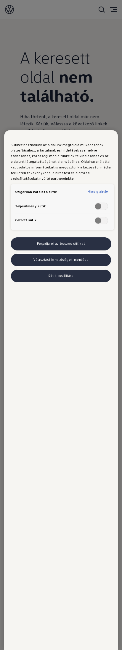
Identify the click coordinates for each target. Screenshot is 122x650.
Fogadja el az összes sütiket (61, 244)
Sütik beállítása (60, 276)
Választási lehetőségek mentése (61, 260)
